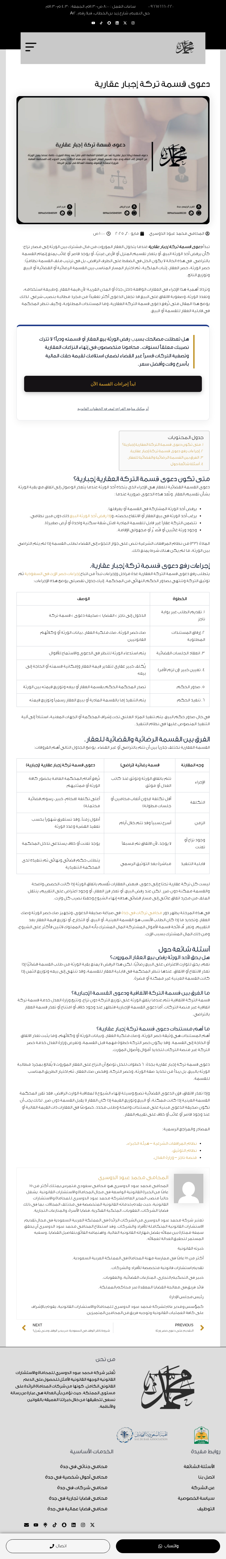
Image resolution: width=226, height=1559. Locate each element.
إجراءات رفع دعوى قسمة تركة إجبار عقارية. (165, 451)
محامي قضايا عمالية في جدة (77, 1508)
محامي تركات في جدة (141, 913)
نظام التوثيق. (184, 1150)
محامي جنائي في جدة (83, 1466)
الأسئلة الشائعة (199, 1466)
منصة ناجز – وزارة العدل (175, 1157)
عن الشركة (202, 1487)
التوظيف (205, 1508)
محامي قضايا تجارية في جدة (78, 1498)
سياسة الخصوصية (196, 1498)
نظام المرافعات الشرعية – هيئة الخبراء (162, 1143)
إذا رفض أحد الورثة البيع (90, 516)
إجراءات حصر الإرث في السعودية (51, 573)
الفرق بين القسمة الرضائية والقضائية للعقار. (163, 457)
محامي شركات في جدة (82, 1487)
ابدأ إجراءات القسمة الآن (113, 384)
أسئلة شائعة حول (185, 464)
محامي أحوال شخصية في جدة (76, 1477)
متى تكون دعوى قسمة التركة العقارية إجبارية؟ (161, 444)
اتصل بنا (206, 1477)
